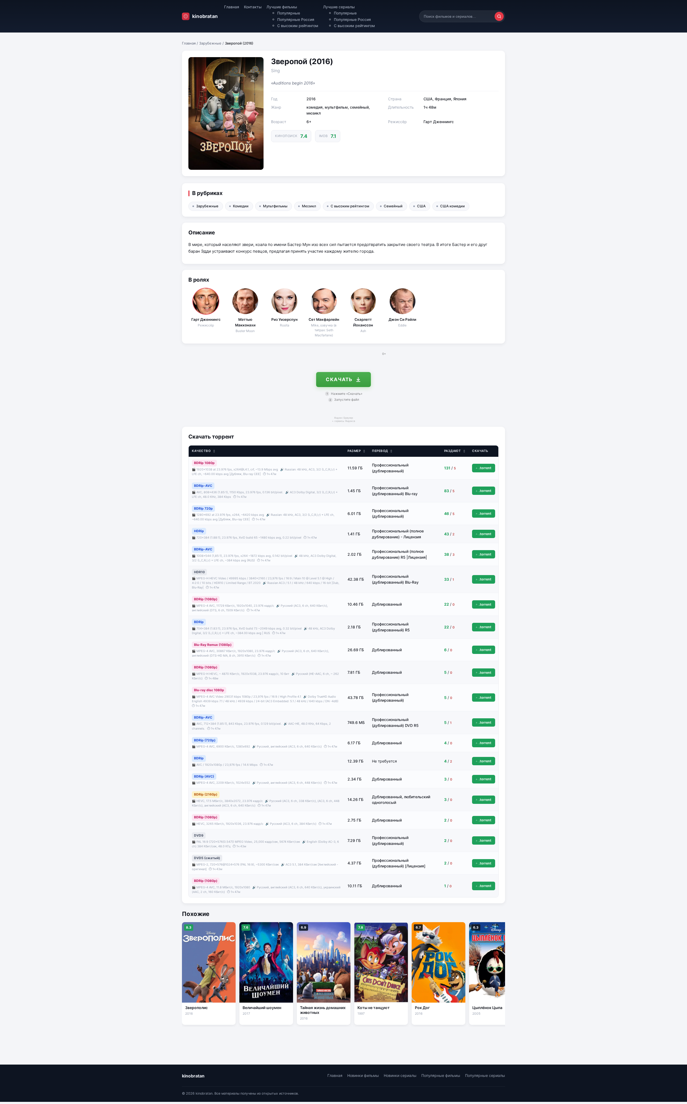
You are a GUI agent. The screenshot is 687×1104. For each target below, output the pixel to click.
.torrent (485, 468)
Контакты (253, 7)
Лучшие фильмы (281, 7)
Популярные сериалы (485, 1075)
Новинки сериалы (400, 1075)
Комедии (241, 206)
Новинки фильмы (363, 1075)
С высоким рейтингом (297, 25)
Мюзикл (309, 206)
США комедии (452, 206)
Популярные (288, 13)
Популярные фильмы (440, 1075)
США (421, 206)
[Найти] (499, 16)
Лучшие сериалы (339, 7)
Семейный (393, 206)
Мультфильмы (275, 206)
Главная (231, 7)
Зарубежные (210, 43)
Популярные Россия (295, 19)
